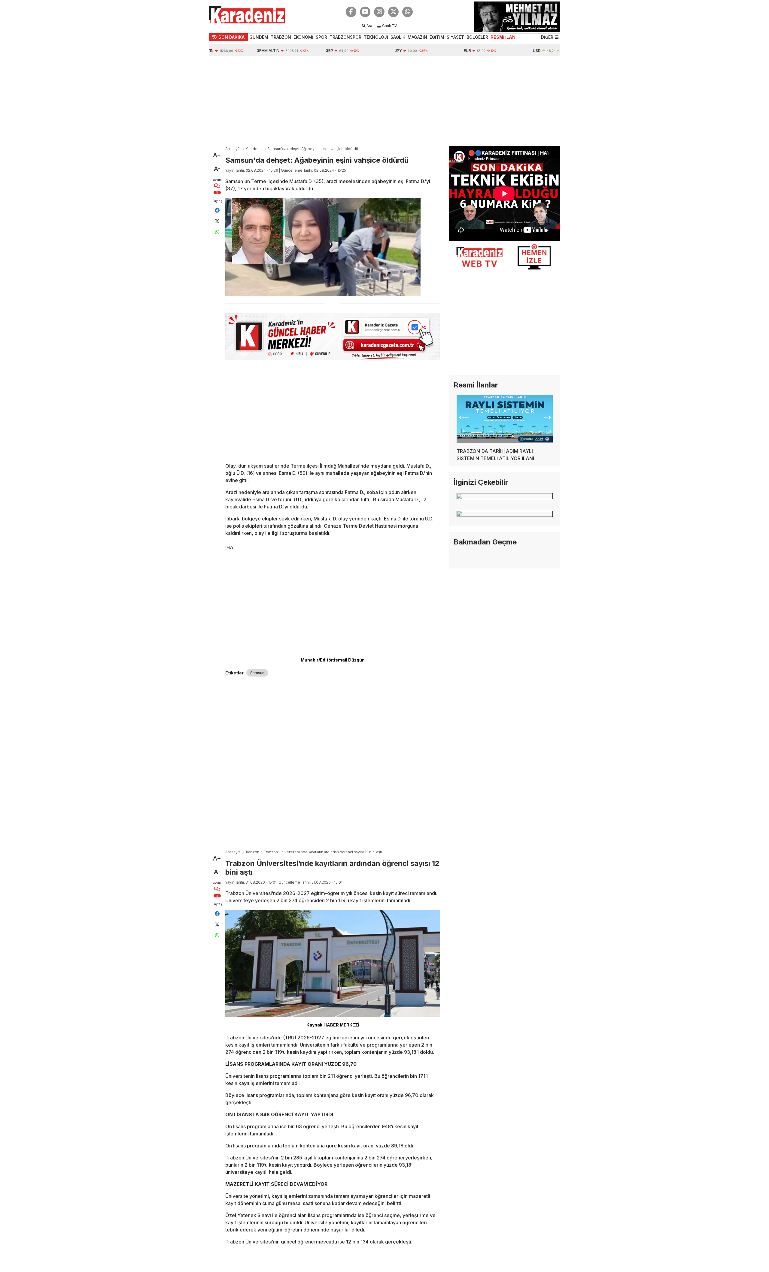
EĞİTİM (437, 37)
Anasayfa (233, 148)
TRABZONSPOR (345, 37)
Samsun (257, 673)
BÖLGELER (477, 37)
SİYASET (455, 37)
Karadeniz (254, 148)
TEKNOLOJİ (376, 37)
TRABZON (281, 37)
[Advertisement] (384, 101)
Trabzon (252, 852)
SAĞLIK (398, 37)
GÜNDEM (258, 37)
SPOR (321, 37)
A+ (217, 155)
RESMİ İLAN (503, 37)
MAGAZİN (417, 37)
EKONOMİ (303, 37)
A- (217, 168)
